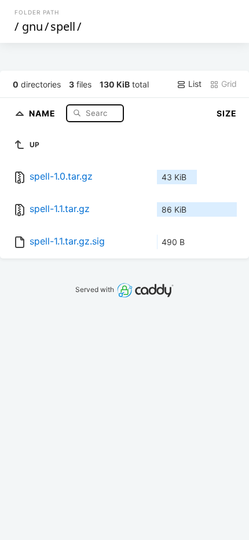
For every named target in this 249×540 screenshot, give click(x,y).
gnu (32, 26)
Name (43, 113)
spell (62, 26)
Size (227, 113)
